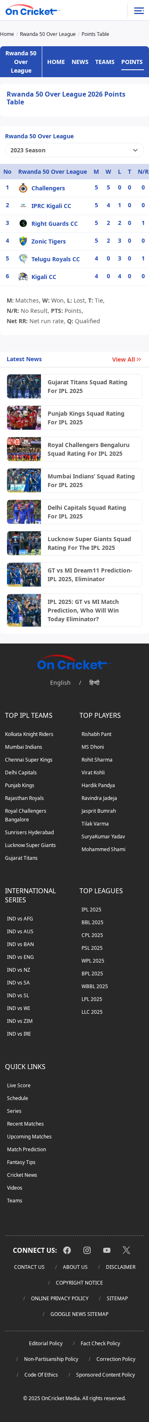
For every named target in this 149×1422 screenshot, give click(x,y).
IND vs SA (18, 982)
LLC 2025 (92, 1011)
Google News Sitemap (79, 1314)
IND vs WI (18, 1008)
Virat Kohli (93, 772)
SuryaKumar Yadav (103, 836)
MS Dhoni (93, 746)
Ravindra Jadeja (99, 798)
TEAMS (105, 62)
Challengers (48, 188)
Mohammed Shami (103, 849)
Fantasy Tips (21, 1162)
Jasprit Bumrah (99, 810)
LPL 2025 (92, 999)
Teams (14, 1200)
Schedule (17, 1098)
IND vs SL (18, 995)
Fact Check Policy (100, 1343)
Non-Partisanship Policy (51, 1359)
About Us (75, 1267)
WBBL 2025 (95, 986)
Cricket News (22, 1174)
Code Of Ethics (41, 1374)
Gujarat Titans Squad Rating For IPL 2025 (87, 386)
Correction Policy (115, 1359)
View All (123, 359)
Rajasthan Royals (24, 798)
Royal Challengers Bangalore (25, 815)
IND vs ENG (20, 957)
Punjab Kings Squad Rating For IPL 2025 (86, 417)
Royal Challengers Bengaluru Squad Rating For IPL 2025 (89, 449)
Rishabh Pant (96, 734)
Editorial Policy (45, 1343)
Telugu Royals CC (55, 259)
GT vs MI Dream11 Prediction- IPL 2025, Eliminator (90, 574)
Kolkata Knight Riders (29, 734)
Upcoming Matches (29, 1136)
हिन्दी (94, 682)
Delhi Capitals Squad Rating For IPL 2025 (87, 512)
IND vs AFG (20, 918)
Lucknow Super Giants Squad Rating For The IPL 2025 (89, 543)
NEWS (80, 62)
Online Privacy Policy (60, 1298)
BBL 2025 (92, 922)
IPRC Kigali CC (51, 206)
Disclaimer (120, 1267)
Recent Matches (25, 1123)
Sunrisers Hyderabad (29, 832)
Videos (14, 1187)
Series (14, 1110)
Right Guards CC (54, 223)
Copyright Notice (79, 1282)
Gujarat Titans (21, 857)
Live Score (19, 1085)
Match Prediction (26, 1149)
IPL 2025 (91, 909)
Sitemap (117, 1298)
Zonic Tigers (48, 241)
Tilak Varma (95, 823)
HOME (56, 62)
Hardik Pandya (98, 785)
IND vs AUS (20, 931)
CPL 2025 (92, 935)
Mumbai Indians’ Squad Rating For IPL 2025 (91, 480)
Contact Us (29, 1267)
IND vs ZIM (20, 1021)
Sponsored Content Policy (105, 1374)
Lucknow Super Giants (30, 845)
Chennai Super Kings (29, 759)
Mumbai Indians (23, 746)
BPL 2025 (92, 973)
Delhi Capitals (21, 772)
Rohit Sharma (97, 759)
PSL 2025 (92, 947)
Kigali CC (43, 277)
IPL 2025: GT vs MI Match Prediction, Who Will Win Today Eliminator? (83, 610)
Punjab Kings (19, 785)
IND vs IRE (19, 1033)
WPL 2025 (93, 960)
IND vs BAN (20, 944)
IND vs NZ (18, 969)
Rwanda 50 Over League (20, 61)
